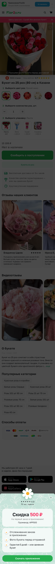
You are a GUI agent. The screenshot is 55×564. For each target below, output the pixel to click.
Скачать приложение (27, 558)
